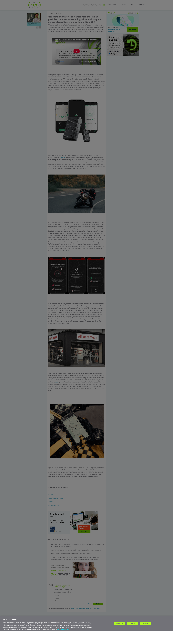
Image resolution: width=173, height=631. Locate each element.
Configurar (119, 623)
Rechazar (132, 623)
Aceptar (145, 623)
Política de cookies (63, 629)
